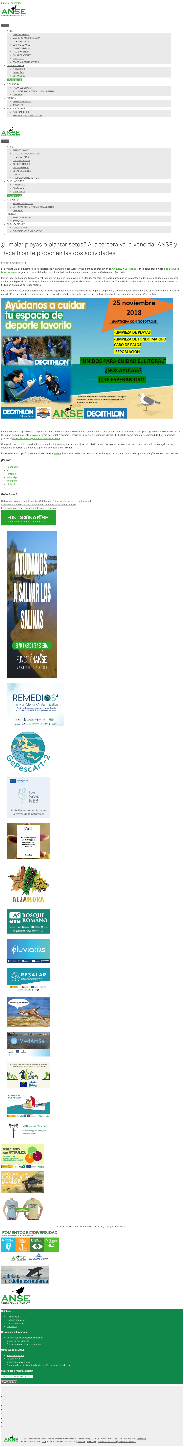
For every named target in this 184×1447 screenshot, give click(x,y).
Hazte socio (14, 80)
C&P (44, 1441)
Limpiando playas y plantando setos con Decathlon (29, 508)
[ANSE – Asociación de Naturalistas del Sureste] (10, 137)
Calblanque (45, 501)
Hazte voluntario (15, 1323)
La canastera (13, 1358)
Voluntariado (21, 501)
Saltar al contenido (11, 2)
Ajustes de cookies (127, 1441)
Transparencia (21, 51)
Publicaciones (21, 112)
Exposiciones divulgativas (27, 115)
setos (74, 501)
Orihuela (116, 268)
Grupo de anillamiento (18, 1341)
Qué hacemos (15, 65)
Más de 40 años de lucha (26, 38)
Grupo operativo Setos (18, 1362)
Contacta (18, 58)
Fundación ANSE (15, 1355)
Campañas (18, 72)
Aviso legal (91, 1441)
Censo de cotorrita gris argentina (24, 1344)
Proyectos (19, 69)
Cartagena (130, 268)
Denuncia (18, 94)
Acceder (81, 1441)
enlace (57, 453)
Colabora (13, 84)
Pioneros (23, 41)
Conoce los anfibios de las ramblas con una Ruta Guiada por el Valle (38, 504)
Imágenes (18, 105)
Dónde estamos (21, 48)
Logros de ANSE (21, 45)
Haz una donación (23, 88)
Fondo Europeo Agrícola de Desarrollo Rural (36, 438)
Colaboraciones (22, 55)
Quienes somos (21, 34)
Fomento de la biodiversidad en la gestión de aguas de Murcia (38, 1365)
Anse (10, 30)
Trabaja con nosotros (26, 62)
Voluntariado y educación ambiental (33, 91)
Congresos (19, 76)
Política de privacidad (107, 1441)
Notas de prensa (22, 101)
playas (66, 501)
